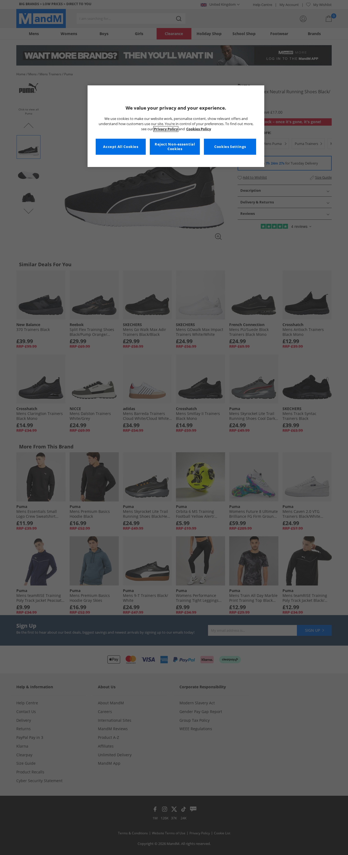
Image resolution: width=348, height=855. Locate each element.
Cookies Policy (198, 129)
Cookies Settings (230, 146)
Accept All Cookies (120, 146)
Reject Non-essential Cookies (175, 146)
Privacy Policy (166, 129)
